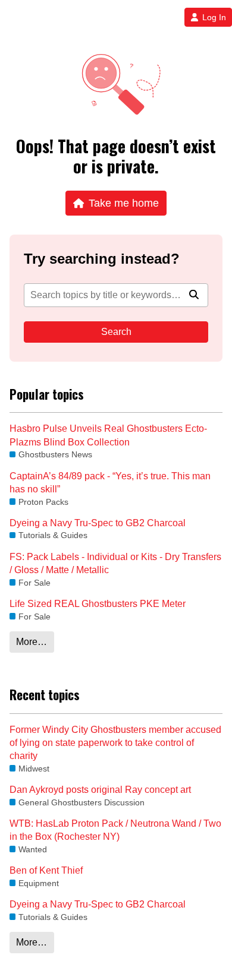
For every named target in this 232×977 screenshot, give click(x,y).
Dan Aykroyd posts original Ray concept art (100, 790)
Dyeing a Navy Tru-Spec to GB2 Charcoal (98, 523)
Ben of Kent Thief (46, 870)
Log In (214, 17)
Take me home (124, 203)
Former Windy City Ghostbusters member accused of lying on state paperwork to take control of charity (115, 743)
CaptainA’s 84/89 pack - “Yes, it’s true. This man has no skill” (110, 482)
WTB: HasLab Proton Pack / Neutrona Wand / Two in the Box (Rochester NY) (115, 830)
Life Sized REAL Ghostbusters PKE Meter (98, 604)
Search (116, 332)
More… (31, 642)
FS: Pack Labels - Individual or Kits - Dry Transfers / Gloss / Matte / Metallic (115, 563)
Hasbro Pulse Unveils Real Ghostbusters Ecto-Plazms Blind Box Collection (108, 435)
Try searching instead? (102, 259)
